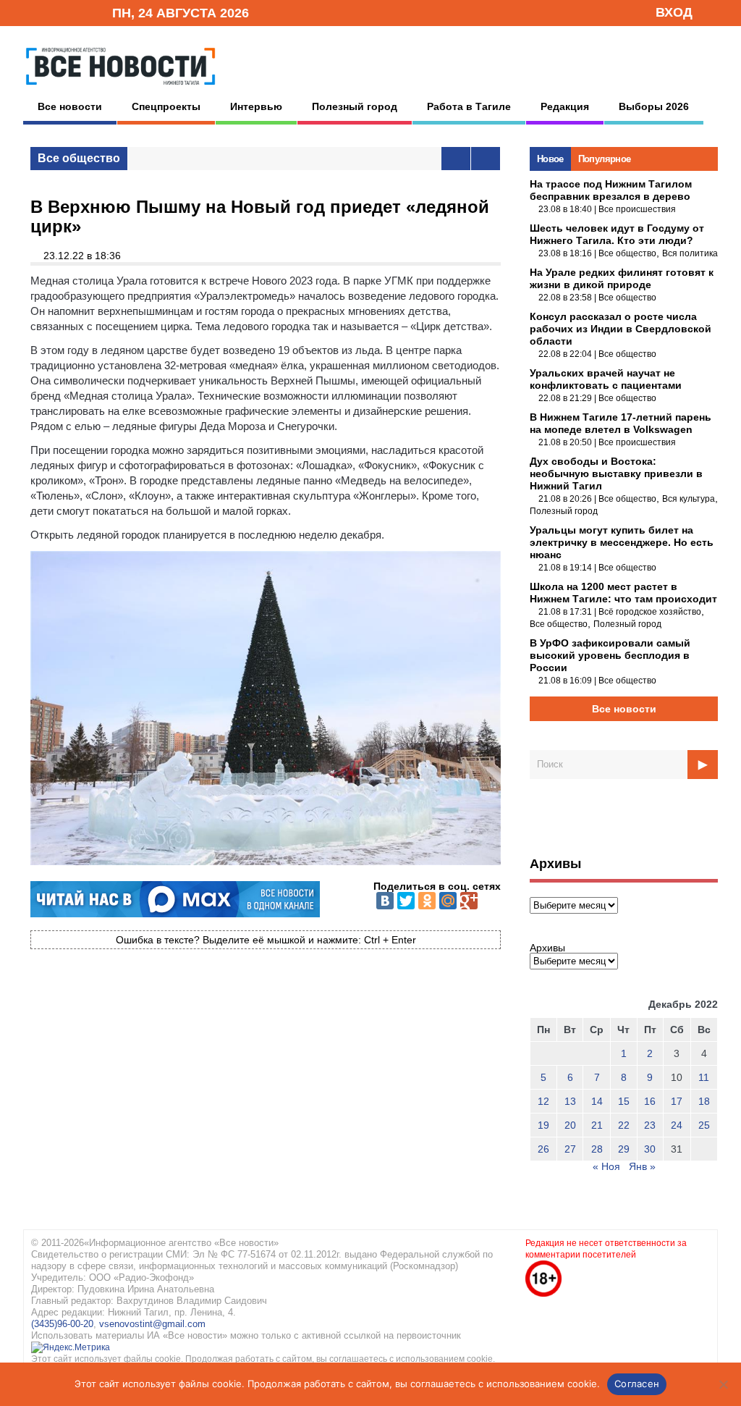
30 (650, 1149)
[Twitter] (406, 900)
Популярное (604, 158)
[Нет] (723, 1384)
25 (704, 1125)
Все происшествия (637, 209)
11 (703, 1077)
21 (597, 1125)
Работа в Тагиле (469, 106)
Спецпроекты (166, 106)
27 (570, 1149)
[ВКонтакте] (385, 900)
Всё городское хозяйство (649, 612)
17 (676, 1101)
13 (570, 1101)
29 (624, 1149)
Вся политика (690, 253)
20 (570, 1125)
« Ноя (606, 1166)
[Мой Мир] (448, 900)
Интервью (256, 106)
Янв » (642, 1166)
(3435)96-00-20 (62, 1323)
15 (624, 1101)
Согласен (636, 1383)
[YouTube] (76, 12)
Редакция (565, 106)
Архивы (547, 948)
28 (597, 1149)
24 (676, 1125)
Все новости (70, 106)
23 (650, 1125)
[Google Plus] (469, 900)
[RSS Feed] (54, 12)
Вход (674, 12)
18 (704, 1101)
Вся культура (688, 499)
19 (543, 1125)
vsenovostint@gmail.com (152, 1323)
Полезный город (354, 106)
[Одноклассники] (427, 900)
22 (624, 1125)
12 (543, 1101)
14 (597, 1101)
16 (650, 1101)
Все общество (79, 158)
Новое (550, 158)
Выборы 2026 (654, 106)
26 (543, 1149)
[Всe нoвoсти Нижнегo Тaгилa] (120, 88)
